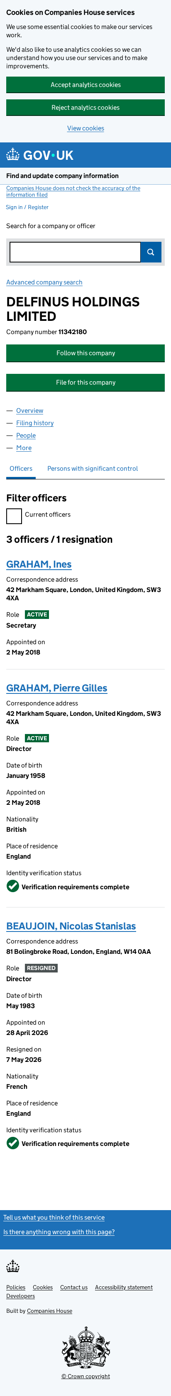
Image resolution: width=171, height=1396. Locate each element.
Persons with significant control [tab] (92, 468)
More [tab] (24, 448)
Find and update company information (62, 176)
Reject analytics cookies (85, 107)
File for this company (85, 382)
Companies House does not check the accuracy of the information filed (73, 191)
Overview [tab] (29, 410)
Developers (20, 1296)
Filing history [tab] (35, 423)
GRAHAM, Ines (39, 564)
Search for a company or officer (50, 226)
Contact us (74, 1287)
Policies (15, 1287)
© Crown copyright (85, 1376)
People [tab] (26, 435)
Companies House (49, 1310)
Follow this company (85, 353)
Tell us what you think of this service (54, 1217)
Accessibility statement (124, 1287)
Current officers (48, 514)
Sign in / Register (27, 207)
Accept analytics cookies (86, 85)
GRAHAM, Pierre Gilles (56, 688)
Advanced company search (44, 282)
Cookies (43, 1287)
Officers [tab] (21, 468)
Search (151, 252)
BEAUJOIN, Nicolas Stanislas (71, 926)
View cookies (85, 128)
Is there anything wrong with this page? (59, 1232)
